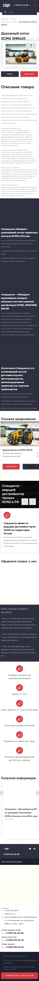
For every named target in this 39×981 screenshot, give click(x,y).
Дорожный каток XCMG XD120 (17, 450)
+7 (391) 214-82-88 (21, 5)
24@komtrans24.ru (10, 914)
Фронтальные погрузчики (12, 862)
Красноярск (30, 5)
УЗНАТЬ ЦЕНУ (29, 74)
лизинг (31, 467)
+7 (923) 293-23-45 (15, 947)
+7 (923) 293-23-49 (15, 940)
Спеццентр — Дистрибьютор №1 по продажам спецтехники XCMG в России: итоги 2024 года (21, 812)
